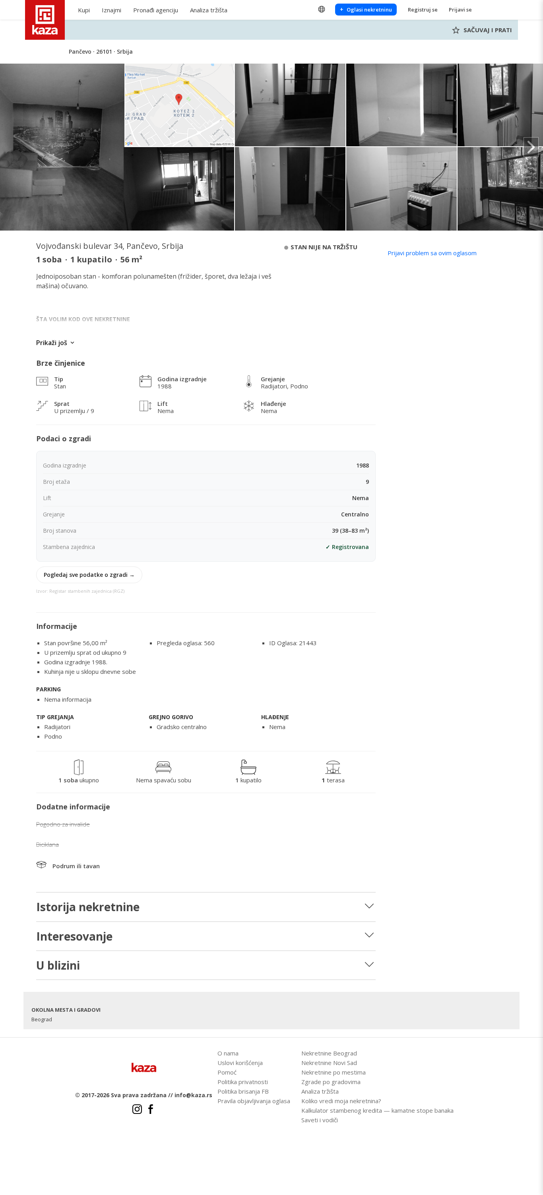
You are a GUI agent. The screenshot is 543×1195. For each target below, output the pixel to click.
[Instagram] (137, 1110)
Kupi (84, 10)
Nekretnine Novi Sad (329, 1063)
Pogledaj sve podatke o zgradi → (89, 574)
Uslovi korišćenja (240, 1063)
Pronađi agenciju (155, 10)
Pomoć (227, 1072)
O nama (228, 1053)
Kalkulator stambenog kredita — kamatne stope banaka (377, 1110)
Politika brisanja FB (243, 1091)
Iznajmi (111, 10)
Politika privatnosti (242, 1082)
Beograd (41, 1019)
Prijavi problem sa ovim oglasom (432, 253)
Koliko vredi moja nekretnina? (341, 1101)
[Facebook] (150, 1110)
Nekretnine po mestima (333, 1072)
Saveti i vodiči (319, 1120)
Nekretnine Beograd (329, 1053)
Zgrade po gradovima (331, 1082)
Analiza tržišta (208, 10)
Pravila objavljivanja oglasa (253, 1101)
